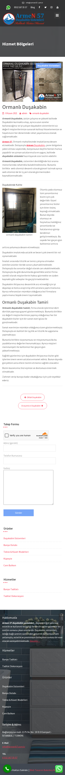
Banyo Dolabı (10, 545)
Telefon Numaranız (12, 455)
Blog (33, 7)
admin (24, 113)
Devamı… (35, 640)
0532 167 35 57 (20, 7)
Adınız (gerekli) (10, 442)
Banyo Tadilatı (10, 589)
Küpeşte (7, 558)
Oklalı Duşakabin (34, 397)
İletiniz (6, 468)
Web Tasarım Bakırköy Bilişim (45, 770)
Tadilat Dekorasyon (13, 595)
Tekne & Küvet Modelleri (16, 551)
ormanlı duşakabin (40, 113)
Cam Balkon (9, 565)
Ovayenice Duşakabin (31, 405)
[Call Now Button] (7, 768)
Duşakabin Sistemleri (48, 65)
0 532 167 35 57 (9, 757)
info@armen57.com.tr (13, 746)
